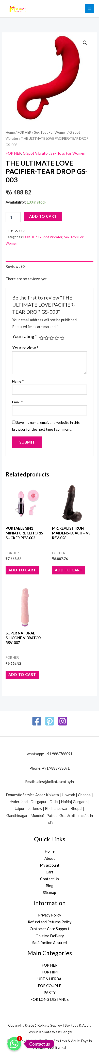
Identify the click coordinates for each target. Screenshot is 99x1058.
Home (10, 132)
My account (49, 865)
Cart (49, 872)
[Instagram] (63, 721)
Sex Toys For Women (50, 132)
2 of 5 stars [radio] (46, 338)
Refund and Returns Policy (49, 922)
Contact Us (49, 879)
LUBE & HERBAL (49, 979)
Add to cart (43, 216)
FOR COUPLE (49, 986)
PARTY (50, 992)
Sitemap (49, 892)
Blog (49, 886)
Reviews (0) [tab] (16, 266)
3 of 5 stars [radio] (52, 338)
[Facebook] (37, 721)
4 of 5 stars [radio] (57, 338)
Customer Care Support (49, 929)
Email (17, 402)
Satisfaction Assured (49, 943)
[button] (85, 42)
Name (18, 381)
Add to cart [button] (22, 570)
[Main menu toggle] (89, 8)
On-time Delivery (50, 936)
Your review (25, 347)
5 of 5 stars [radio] (62, 338)
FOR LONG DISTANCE (49, 999)
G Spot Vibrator (36, 153)
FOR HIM (50, 972)
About (49, 858)
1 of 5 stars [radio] (41, 338)
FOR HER (24, 132)
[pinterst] (50, 721)
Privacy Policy (49, 915)
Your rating (24, 336)
